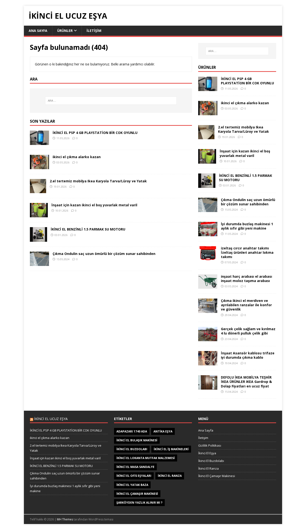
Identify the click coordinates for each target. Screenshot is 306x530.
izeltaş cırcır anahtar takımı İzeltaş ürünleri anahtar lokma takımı (247, 252)
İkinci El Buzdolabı (211, 461)
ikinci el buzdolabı (131, 449)
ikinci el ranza (170, 476)
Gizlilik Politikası (209, 445)
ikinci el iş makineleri (171, 449)
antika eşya (162, 431)
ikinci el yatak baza (132, 485)
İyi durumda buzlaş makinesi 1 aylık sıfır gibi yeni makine (247, 226)
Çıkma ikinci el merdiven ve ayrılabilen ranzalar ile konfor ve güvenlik (246, 304)
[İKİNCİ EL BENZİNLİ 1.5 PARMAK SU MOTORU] (38, 238)
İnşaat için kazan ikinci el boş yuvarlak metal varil (94, 205)
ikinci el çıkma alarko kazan (77, 157)
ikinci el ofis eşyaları (133, 476)
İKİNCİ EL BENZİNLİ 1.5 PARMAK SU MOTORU (88, 229)
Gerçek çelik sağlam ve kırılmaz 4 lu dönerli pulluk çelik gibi (248, 331)
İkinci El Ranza (208, 468)
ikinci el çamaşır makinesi (137, 494)
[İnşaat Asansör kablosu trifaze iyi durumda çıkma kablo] (207, 362)
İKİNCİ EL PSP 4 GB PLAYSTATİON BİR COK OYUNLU (95, 132)
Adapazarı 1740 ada (131, 431)
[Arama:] (111, 101)
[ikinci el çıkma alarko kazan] (39, 166)
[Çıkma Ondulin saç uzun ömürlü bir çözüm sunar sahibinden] (39, 263)
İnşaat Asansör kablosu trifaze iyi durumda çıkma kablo (247, 355)
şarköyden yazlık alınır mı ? (139, 503)
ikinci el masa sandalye (135, 467)
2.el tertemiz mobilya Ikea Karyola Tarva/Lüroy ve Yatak (98, 181)
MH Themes (65, 519)
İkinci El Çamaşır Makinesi (216, 476)
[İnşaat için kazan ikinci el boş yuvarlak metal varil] (39, 214)
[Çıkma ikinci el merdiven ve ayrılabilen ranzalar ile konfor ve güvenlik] (207, 310)
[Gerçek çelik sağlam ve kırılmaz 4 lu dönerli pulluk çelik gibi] (207, 338)
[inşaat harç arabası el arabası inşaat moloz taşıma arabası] (207, 286)
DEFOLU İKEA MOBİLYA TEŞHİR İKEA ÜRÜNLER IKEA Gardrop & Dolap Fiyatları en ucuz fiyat (246, 381)
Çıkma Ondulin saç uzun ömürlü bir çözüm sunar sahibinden (104, 253)
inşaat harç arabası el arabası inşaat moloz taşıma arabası (246, 278)
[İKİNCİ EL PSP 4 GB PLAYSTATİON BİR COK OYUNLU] (39, 142)
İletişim (94, 30)
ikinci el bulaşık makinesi (136, 440)
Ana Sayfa (38, 30)
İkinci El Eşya (207, 453)
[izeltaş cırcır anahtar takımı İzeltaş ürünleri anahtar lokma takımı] (207, 257)
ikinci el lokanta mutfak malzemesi (145, 458)
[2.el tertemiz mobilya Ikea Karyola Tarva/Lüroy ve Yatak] (38, 190)
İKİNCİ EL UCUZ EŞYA (51, 418)
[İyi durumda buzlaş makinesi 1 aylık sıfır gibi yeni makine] (207, 233)
